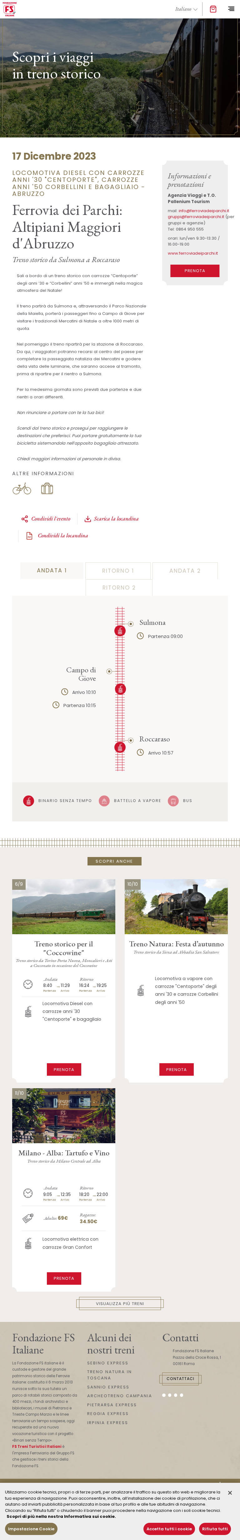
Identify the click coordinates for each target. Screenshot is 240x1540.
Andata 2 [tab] (185, 571)
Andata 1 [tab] (52, 570)
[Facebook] (164, 1395)
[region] (120, 1511)
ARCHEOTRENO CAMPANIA (119, 1396)
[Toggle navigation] (231, 9)
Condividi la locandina (62, 535)
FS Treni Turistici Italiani (37, 1446)
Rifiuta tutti (215, 1529)
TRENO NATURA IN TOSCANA (109, 1375)
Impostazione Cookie (31, 1529)
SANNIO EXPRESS (108, 1387)
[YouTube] (176, 1395)
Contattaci (180, 1378)
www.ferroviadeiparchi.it (193, 253)
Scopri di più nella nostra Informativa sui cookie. (61, 1516)
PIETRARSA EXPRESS (112, 1405)
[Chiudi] (230, 1493)
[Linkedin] (181, 1395)
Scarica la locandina (116, 518)
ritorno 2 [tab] (119, 587)
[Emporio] (213, 9)
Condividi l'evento (50, 518)
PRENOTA (195, 271)
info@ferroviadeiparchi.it (204, 211)
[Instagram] (170, 1395)
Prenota (64, 1070)
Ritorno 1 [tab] (118, 571)
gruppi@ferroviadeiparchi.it (196, 217)
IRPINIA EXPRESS (107, 1423)
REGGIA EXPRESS (108, 1414)
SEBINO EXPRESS (107, 1363)
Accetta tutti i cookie (169, 1529)
